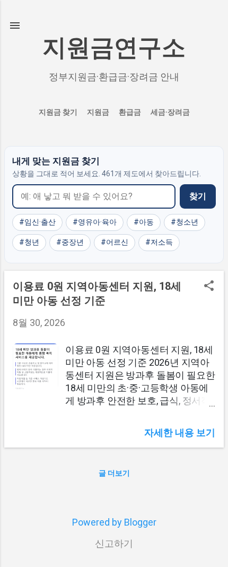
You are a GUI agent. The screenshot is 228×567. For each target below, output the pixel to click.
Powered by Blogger (114, 522)
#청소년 (184, 222)
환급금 (130, 112)
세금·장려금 (170, 112)
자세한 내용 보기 (179, 432)
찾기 (197, 196)
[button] (209, 287)
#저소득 (159, 242)
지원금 (98, 112)
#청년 (29, 242)
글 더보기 (114, 473)
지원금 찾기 (58, 112)
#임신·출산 (37, 222)
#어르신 (114, 242)
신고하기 (114, 543)
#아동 (144, 222)
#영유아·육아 (95, 222)
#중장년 (70, 242)
